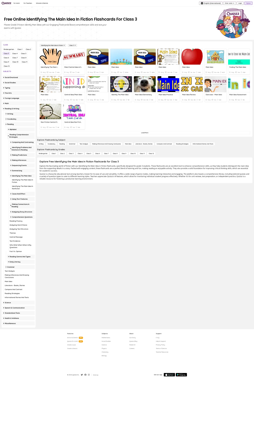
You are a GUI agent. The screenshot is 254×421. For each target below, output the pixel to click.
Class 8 (23, 58)
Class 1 (19, 49)
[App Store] (169, 374)
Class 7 (15, 58)
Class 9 (6, 62)
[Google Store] (181, 374)
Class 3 (6, 53)
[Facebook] (85, 374)
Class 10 (15, 62)
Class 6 (6, 58)
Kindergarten (9, 49)
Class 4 (15, 53)
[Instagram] (89, 374)
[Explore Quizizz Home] (6, 3)
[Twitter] (82, 374)
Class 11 (24, 62)
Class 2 (28, 49)
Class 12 (7, 66)
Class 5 (23, 53)
